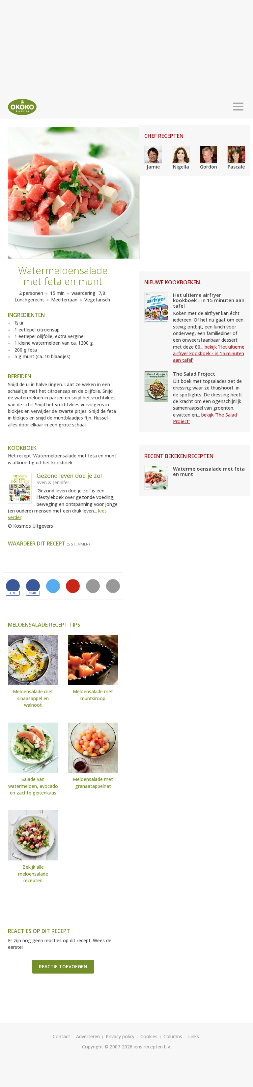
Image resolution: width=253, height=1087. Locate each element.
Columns (172, 1036)
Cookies (148, 1036)
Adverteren (88, 1036)
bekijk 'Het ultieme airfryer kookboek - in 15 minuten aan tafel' (208, 353)
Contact (61, 1036)
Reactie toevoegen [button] (63, 966)
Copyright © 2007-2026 (107, 1046)
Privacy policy (120, 1036)
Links (193, 1036)
